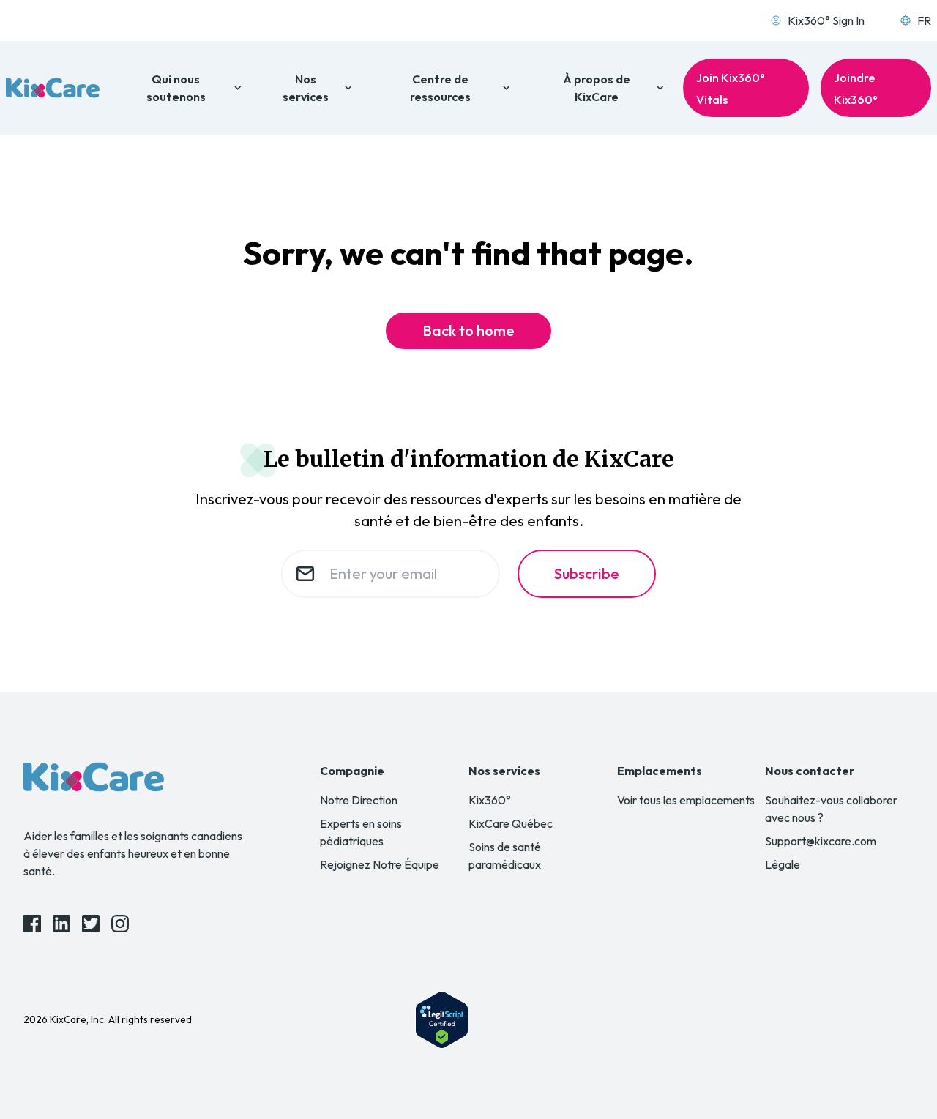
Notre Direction (358, 800)
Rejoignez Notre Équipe (379, 864)
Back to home (468, 330)
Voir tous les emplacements (686, 800)
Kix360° (489, 800)
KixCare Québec (510, 823)
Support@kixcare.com (820, 841)
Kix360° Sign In (826, 20)
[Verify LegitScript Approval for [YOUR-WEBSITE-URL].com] (441, 1020)
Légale (782, 864)
